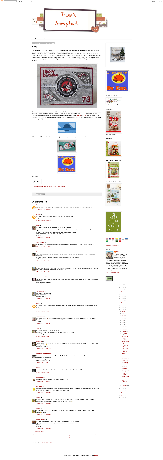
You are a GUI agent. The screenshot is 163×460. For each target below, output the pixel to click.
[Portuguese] (107, 241)
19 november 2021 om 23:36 (43, 403)
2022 (122, 388)
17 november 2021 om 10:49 (43, 323)
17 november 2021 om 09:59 (43, 247)
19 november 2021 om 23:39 (43, 414)
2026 (122, 397)
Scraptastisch (40, 316)
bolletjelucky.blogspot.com (43, 353)
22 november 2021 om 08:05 (43, 428)
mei (123, 320)
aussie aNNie (40, 377)
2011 (122, 287)
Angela (38, 397)
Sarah (38, 367)
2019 (122, 305)
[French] (110, 239)
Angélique (39, 341)
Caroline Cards (40, 291)
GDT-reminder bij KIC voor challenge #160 (125, 372)
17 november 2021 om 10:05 (43, 272)
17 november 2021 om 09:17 (43, 237)
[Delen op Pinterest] (44, 194)
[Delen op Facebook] (42, 194)
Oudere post (98, 435)
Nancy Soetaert (40, 419)
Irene (117, 251)
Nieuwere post (36, 435)
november (124, 333)
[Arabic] (116, 241)
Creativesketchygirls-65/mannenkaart (42, 186)
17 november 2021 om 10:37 (43, 298)
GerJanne (39, 386)
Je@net (38, 214)
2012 (122, 289)
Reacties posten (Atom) (46, 442)
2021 (122, 309)
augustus (124, 326)
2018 (122, 303)
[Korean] (113, 241)
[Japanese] (110, 241)
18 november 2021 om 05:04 (43, 392)
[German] (113, 239)
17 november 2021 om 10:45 (43, 311)
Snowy (123, 353)
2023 (122, 390)
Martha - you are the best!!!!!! (125, 350)
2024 (122, 393)
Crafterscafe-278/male (59, 186)
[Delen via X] (40, 194)
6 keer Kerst (125, 360)
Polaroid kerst (125, 341)
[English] (107, 239)
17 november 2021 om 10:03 (43, 261)
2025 (122, 395)
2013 (122, 292)
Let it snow (124, 366)
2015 (122, 296)
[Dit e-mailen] (37, 194)
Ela (37, 205)
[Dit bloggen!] (39, 194)
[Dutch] (123, 239)
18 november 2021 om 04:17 (43, 381)
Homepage (35, 38)
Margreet (38, 252)
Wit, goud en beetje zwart (125, 338)
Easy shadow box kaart (125, 363)
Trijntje (38, 266)
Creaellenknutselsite (42, 277)
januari (124, 311)
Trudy (37, 328)
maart (123, 315)
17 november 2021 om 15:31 (43, 348)
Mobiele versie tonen (67, 438)
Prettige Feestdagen (125, 345)
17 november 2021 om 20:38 (43, 372)
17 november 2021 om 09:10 (43, 220)
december (124, 385)
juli (123, 324)
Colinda (38, 303)
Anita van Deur (40, 242)
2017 (122, 300)
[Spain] (116, 239)
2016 (122, 298)
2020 (122, 307)
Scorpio (124, 356)
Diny (37, 225)
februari (124, 313)
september (125, 329)
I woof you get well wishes (125, 377)
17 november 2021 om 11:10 (43, 336)
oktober (124, 331)
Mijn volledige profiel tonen (112, 272)
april (123, 318)
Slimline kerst (125, 358)
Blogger (96, 455)
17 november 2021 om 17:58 (43, 362)
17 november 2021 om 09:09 (43, 209)
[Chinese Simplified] (120, 241)
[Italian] (120, 239)
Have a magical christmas (125, 382)
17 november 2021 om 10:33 (43, 286)
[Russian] (126, 239)
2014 (122, 294)
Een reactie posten (39, 431)
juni (123, 322)
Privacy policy (44, 38)
